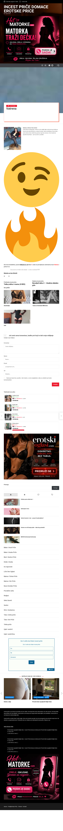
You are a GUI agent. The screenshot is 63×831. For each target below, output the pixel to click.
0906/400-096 (19, 398)
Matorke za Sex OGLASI (10, 273)
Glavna (5, 806)
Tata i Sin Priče (9, 620)
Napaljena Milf (14, 404)
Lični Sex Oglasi (9, 571)
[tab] (11, 494)
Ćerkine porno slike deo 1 (27, 499)
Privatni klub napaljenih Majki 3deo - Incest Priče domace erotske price (23, 739)
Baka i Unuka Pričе (10, 552)
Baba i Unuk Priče (10, 547)
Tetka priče (7, 624)
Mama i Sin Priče (9, 581)
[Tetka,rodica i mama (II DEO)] (2, 415)
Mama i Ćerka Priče (10, 576)
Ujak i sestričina (9, 634)
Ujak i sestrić (8, 629)
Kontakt (25, 806)
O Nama (20, 806)
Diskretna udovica (15, 423)
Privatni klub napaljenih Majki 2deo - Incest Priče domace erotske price (23, 730)
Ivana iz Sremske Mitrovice (40, 305)
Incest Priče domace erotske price (26, 9)
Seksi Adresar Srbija (8, 726)
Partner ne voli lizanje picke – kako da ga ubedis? (33, 527)
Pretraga (6, 484)
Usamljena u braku (15, 395)
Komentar (6, 343)
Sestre (6, 605)
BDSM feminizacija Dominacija (28, 536)
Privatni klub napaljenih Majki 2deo (49, 739)
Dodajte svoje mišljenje (9, 337)
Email (5, 363)
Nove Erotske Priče (10, 586)
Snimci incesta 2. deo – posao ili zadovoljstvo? (32, 518)
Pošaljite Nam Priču (12, 806)
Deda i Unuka (8, 562)
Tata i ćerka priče (10, 615)
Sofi (5, 325)
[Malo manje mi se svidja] (9, 276)
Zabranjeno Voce (25, 508)
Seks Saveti (8, 600)
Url (4, 370)
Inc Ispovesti (8, 567)
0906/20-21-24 (24, 264)
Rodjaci (6, 596)
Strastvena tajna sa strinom (39, 701)
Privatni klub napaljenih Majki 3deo (49, 730)
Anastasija (7, 305)
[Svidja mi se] (4, 276)
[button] (1, 693)
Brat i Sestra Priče (10, 557)
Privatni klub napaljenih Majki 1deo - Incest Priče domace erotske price (23, 748)
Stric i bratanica (9, 610)
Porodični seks (9, 591)
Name (5, 356)
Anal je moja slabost (9, 701)
